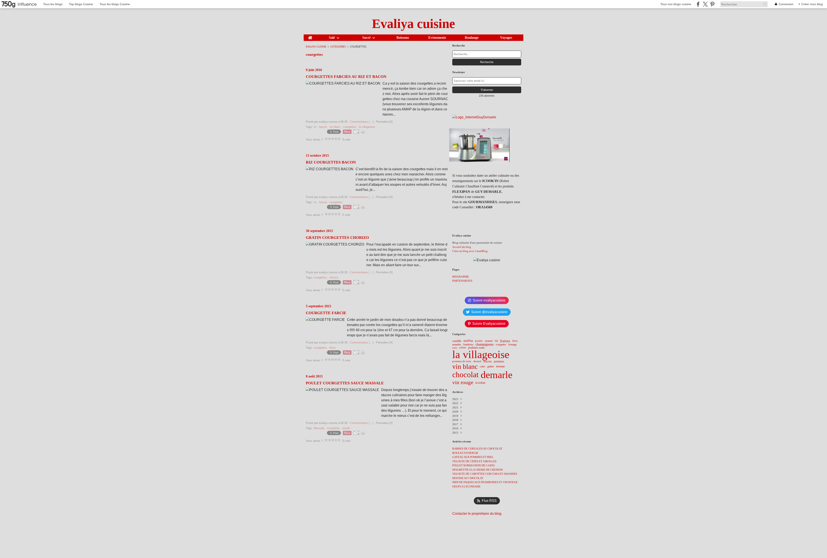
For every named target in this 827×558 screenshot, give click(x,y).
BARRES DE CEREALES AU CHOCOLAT (477, 448)
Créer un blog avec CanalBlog (470, 251)
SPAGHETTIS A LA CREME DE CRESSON (477, 469)
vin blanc (465, 366)
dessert (477, 361)
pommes (499, 361)
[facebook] (698, 4)
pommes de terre (461, 361)
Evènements (437, 37)
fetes (515, 341)
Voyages (506, 37)
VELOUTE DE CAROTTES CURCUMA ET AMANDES (484, 473)
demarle (496, 375)
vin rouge (462, 382)
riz (496, 340)
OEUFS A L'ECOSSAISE (466, 486)
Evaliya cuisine (316, 46)
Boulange (472, 37)
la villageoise (480, 354)
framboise (468, 344)
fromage (512, 344)
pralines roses (476, 347)
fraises (505, 341)
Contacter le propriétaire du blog (476, 513)
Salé (332, 37)
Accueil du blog (461, 247)
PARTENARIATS (462, 280)
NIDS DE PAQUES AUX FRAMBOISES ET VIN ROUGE (485, 482)
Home (310, 36)
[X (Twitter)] (705, 4)
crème (462, 347)
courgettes (501, 344)
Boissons (402, 37)
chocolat (465, 375)
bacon (487, 361)
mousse (500, 366)
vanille (456, 340)
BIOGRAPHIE (460, 276)
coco (454, 347)
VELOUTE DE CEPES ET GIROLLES (474, 461)
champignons (485, 344)
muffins (468, 340)
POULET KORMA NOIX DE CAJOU (473, 465)
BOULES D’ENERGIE (465, 452)
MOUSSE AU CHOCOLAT (467, 478)
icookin (480, 382)
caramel (489, 341)
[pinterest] (712, 4)
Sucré (366, 37)
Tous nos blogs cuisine (675, 4)
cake (482, 366)
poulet (479, 341)
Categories (338, 46)
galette (490, 366)
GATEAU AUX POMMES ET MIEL (473, 457)
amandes (456, 344)
